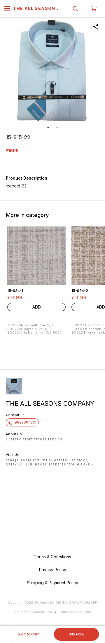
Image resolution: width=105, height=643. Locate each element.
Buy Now (76, 634)
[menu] (7, 9)
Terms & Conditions (75, 612)
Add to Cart (28, 634)
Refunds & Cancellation (33, 612)
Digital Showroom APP (76, 603)
